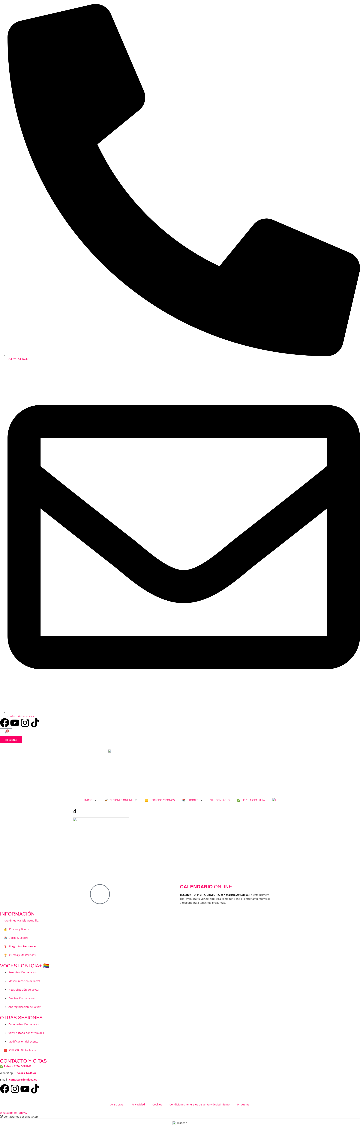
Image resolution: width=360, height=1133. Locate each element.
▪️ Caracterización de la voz (22, 1024)
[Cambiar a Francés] (273, 800)
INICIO (88, 800)
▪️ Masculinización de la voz (22, 981)
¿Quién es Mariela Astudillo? (21, 920)
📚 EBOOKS (190, 800)
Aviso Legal (117, 1104)
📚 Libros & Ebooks (16, 937)
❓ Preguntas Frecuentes (20, 946)
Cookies (157, 1104)
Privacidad (138, 1104)
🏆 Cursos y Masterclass (20, 955)
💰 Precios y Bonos (16, 929)
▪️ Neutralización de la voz (21, 989)
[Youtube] (15, 722)
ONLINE (206, 886)
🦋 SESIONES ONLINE (118, 800)
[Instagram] (25, 722)
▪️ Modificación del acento (21, 1041)
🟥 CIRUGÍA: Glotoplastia (20, 1050)
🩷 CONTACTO (220, 800)
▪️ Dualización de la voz (19, 998)
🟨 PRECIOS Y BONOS (160, 800)
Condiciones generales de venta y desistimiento (200, 1104)
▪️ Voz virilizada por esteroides (24, 1033)
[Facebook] (4, 722)
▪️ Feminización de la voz (20, 972)
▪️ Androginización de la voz (22, 1007)
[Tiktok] (35, 722)
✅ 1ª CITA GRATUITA (251, 800)
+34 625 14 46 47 (25, 1073)
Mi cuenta (243, 1104)
